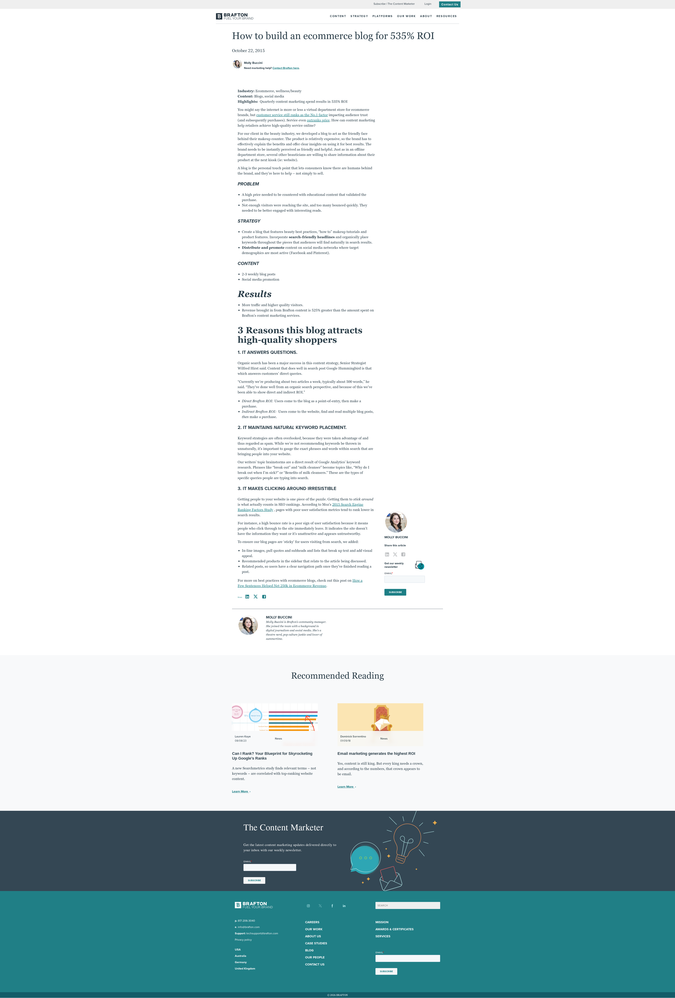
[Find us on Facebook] (332, 906)
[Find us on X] (320, 906)
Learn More (240, 791)
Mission (381, 922)
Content (338, 16)
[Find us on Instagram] (308, 906)
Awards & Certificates (394, 929)
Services (382, 936)
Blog (309, 950)
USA (238, 950)
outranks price (318, 120)
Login (428, 4)
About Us (313, 936)
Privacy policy (243, 940)
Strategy (359, 16)
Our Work (406, 16)
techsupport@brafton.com (262, 933)
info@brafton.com (249, 927)
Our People (315, 957)
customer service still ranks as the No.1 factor (292, 115)
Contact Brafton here (285, 68)
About (426, 16)
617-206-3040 (246, 921)
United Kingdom (245, 969)
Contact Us (449, 4)
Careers (312, 922)
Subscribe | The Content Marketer (394, 4)
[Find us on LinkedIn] (344, 906)
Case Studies (316, 943)
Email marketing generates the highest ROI (376, 753)
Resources (446, 16)
